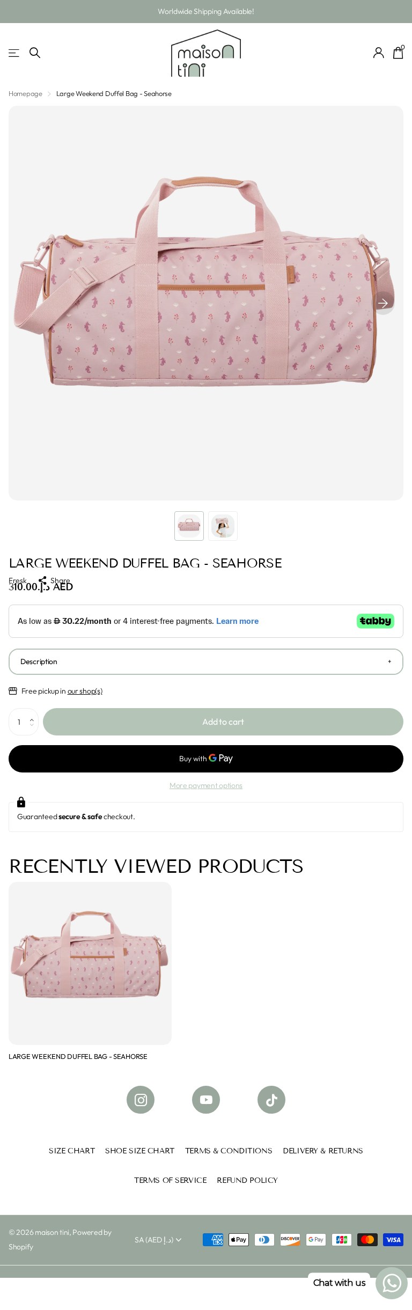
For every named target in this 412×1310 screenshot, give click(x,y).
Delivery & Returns (323, 1151)
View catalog (15, 53)
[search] (35, 53)
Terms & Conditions (228, 1151)
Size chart (71, 1151)
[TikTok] (271, 1100)
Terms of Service (170, 1180)
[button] (383, 303)
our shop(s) (85, 691)
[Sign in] (379, 53)
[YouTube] (206, 1100)
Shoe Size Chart (139, 1151)
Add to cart (223, 721)
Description (38, 661)
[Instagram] (140, 1100)
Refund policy (247, 1180)
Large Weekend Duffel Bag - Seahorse (78, 1056)
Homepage (25, 93)
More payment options (206, 785)
